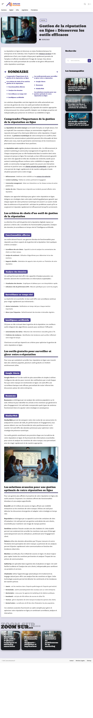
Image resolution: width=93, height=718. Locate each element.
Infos (7, 634)
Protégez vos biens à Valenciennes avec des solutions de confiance (77, 106)
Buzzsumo (39, 85)
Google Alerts (40, 81)
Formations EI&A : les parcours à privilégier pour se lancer (77, 88)
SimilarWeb (40, 88)
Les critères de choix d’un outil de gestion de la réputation (18, 82)
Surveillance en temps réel (17, 94)
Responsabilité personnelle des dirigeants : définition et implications (31, 641)
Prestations (73, 101)
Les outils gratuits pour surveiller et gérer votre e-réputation (45, 77)
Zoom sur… (17, 626)
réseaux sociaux (45, 53)
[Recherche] (85, 4)
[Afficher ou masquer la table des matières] (43, 72)
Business (72, 84)
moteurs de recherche (43, 176)
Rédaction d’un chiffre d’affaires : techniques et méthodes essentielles (10, 641)
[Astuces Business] (13, 4)
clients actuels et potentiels (35, 166)
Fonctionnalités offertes (16, 87)
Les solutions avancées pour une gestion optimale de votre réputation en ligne (45, 93)
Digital (43, 20)
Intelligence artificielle (16, 97)
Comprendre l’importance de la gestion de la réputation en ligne (18, 77)
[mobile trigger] (3, 4)
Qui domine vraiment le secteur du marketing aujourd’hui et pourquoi (78, 123)
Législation (29, 634)
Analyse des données (15, 90)
